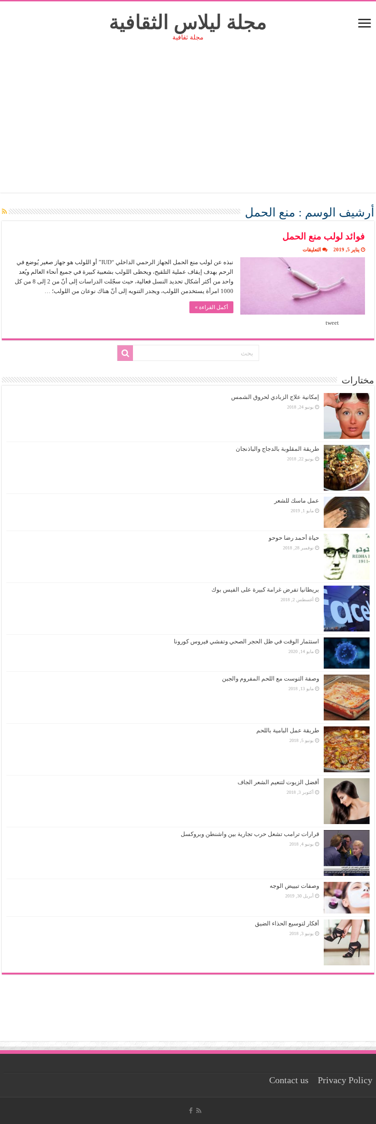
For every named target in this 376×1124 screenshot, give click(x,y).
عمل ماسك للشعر (296, 500)
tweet (332, 322)
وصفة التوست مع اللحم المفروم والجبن (270, 678)
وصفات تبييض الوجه (294, 885)
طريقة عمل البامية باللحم (287, 730)
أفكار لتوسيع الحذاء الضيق (287, 923)
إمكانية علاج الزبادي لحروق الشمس (275, 396)
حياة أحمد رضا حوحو (294, 537)
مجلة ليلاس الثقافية (188, 22)
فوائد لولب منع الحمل (323, 236)
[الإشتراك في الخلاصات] (4, 212)
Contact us (289, 1080)
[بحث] (125, 353)
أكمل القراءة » (211, 307)
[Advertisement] (188, 128)
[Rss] (198, 1110)
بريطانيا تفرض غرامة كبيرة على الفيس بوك (265, 589)
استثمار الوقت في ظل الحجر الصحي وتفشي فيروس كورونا (246, 641)
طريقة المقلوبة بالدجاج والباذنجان (277, 448)
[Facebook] (191, 1110)
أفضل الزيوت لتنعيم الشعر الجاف (278, 782)
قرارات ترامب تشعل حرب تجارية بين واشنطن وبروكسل (250, 834)
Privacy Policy (345, 1080)
